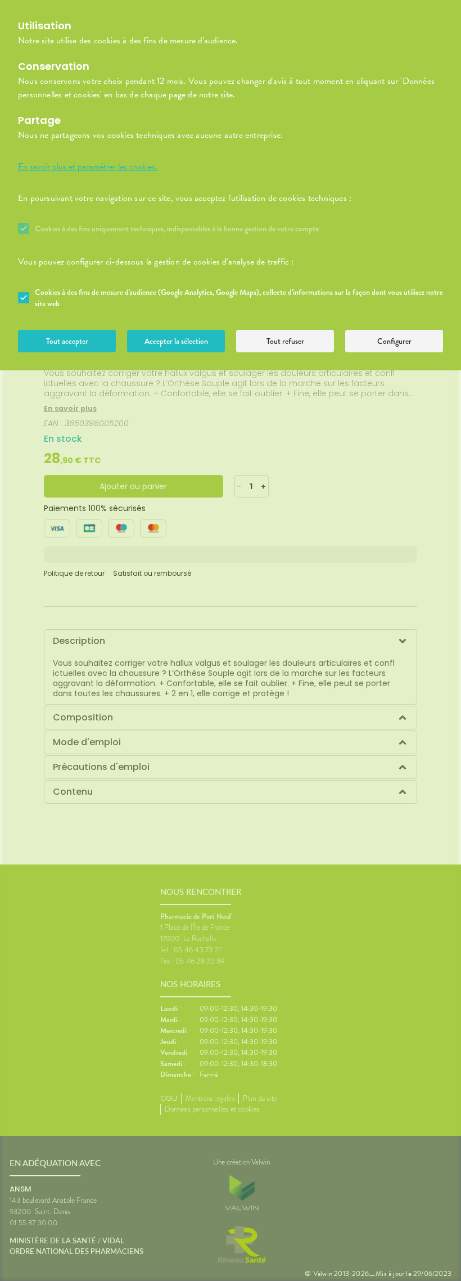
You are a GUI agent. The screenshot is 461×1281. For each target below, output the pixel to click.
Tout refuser (285, 341)
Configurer (394, 341)
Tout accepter (67, 341)
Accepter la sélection (176, 341)
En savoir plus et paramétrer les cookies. (87, 166)
